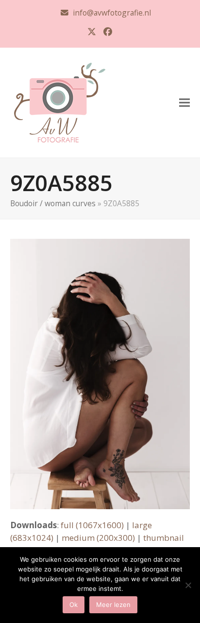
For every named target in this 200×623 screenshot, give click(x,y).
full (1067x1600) (92, 525)
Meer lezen (113, 604)
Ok (73, 604)
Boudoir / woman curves (53, 203)
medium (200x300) (98, 537)
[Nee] (188, 585)
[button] (184, 102)
